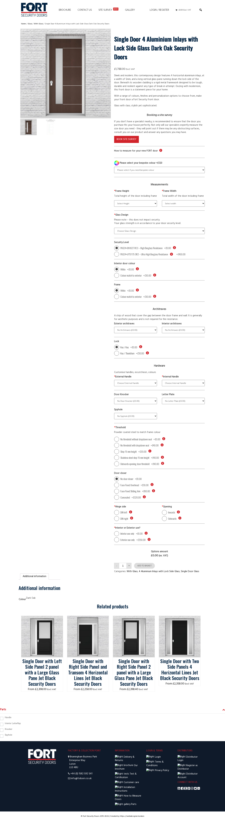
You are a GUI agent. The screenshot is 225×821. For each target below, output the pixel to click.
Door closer (120, 473)
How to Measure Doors (128, 797)
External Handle (122, 377)
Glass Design (121, 215)
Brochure (65, 10)
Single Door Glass (190, 571)
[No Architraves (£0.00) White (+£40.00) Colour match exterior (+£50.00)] (135, 330)
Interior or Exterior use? (127, 528)
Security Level (121, 242)
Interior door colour (124, 264)
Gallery (130, 10)
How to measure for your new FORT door (136, 151)
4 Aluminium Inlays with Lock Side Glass (159, 571)
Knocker (8, 729)
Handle (8, 717)
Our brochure (126, 767)
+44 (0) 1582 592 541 (81, 774)
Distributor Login (188, 759)
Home (23, 23)
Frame (117, 285)
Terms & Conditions (155, 763)
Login (157, 757)
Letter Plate (168, 394)
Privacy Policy (161, 770)
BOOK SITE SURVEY (126, 139)
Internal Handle (170, 377)
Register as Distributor (188, 767)
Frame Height (121, 191)
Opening (167, 507)
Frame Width (169, 191)
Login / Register (159, 10)
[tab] (34, 576)
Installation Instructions (125, 789)
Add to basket (144, 565)
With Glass (38, 23)
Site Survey (108, 10)
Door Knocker (121, 394)
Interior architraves (172, 324)
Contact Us (85, 10)
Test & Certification (126, 775)
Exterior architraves (124, 324)
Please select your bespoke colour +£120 (140, 163)
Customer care (131, 782)
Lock (116, 341)
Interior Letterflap (13, 723)
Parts (133, 804)
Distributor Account (188, 775)
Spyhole (118, 410)
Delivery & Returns (124, 759)
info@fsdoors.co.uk (81, 778)
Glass (30, 23)
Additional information (34, 576)
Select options (42, 619)
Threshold (120, 427)
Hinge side (120, 507)
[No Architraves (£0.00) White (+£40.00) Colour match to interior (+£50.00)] (183, 330)
